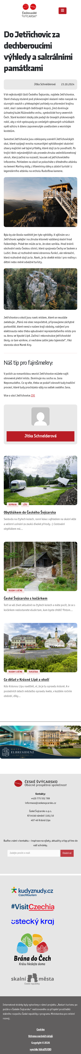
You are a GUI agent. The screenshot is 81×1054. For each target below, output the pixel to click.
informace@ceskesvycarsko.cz (40, 803)
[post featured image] (40, 480)
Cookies (41, 1029)
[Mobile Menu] (62, 10)
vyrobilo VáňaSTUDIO (40, 1049)
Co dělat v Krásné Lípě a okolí (26, 680)
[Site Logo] (29, 10)
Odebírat (67, 853)
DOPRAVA (13, 505)
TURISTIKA (33, 672)
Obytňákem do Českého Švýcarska (30, 512)
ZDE (33, 395)
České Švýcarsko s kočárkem (25, 598)
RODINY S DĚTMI (15, 591)
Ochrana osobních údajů (40, 1036)
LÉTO (25, 505)
